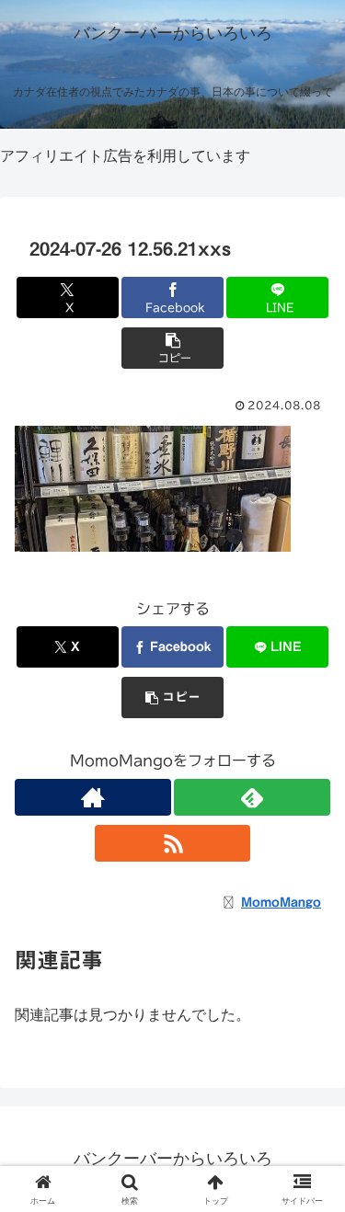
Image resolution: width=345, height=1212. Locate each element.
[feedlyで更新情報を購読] (252, 797)
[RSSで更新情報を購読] (173, 843)
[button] (172, 348)
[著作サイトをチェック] (93, 797)
